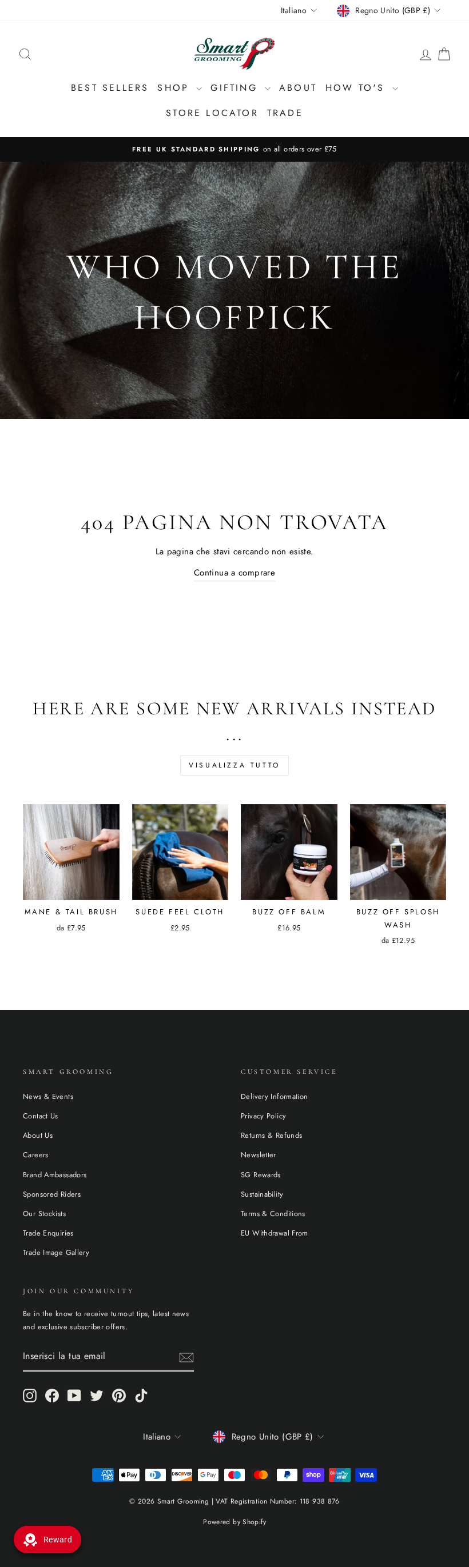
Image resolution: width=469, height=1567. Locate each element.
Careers (36, 1154)
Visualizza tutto (234, 765)
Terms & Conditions (273, 1213)
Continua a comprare (234, 572)
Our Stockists (44, 1213)
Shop (175, 87)
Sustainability (262, 1194)
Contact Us (40, 1115)
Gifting (236, 87)
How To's (357, 87)
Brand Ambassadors (54, 1174)
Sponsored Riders (52, 1194)
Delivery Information (274, 1096)
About (298, 87)
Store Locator (212, 112)
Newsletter (258, 1154)
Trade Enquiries (48, 1233)
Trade (285, 112)
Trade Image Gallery (56, 1252)
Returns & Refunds (271, 1135)
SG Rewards (261, 1174)
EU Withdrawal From (274, 1233)
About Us (38, 1135)
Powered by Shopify (234, 1522)
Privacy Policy (263, 1115)
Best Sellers (110, 87)
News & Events (48, 1096)
